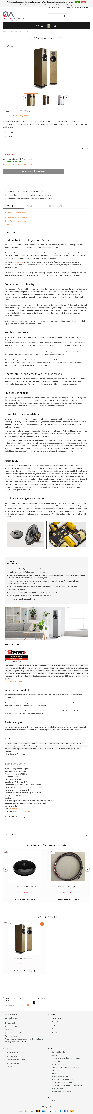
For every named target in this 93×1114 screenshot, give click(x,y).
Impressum (55, 1070)
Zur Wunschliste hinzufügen (15, 176)
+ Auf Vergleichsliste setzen (17, 221)
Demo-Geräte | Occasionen (61, 1092)
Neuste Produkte (57, 1022)
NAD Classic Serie (58, 1089)
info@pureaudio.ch (14, 1033)
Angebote (55, 1025)
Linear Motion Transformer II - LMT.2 (64, 1079)
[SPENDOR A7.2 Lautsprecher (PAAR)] (31, 99)
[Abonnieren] (28, 1004)
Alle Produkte (56, 1018)
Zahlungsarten (57, 1061)
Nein (83, 2)
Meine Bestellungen (13, 1056)
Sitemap (54, 1073)
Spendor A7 (19, 262)
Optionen (9, 206)
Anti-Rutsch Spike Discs (21, 811)
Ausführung (8, 132)
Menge (5, 144)
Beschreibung (9, 233)
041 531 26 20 (12, 1036)
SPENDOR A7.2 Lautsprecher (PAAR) (21, 31)
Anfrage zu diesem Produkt (17, 213)
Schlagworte (55, 206)
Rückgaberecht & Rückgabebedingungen (65, 1067)
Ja (77, 2)
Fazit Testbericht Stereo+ (15, 681)
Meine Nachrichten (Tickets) (16, 1060)
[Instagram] (34, 1002)
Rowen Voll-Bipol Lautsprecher (62, 1082)
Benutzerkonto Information (16, 1052)
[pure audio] (24, 16)
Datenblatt (13, 809)
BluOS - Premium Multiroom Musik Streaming (67, 1085)
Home (5, 31)
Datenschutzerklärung (59, 1064)
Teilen (30, 206)
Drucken (10, 224)
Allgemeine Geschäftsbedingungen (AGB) (66, 1058)
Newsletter (10, 1067)
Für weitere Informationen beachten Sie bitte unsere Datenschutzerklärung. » (46, 5)
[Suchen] (65, 15)
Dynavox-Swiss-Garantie (60, 1076)
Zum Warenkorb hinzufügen (24, 899)
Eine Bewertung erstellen (21, 116)
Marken (54, 1029)
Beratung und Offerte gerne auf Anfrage (18, 164)
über (22, 111)
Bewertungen (9, 834)
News (53, 1100)
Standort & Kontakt (58, 1052)
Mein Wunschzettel (13, 1063)
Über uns (55, 1055)
